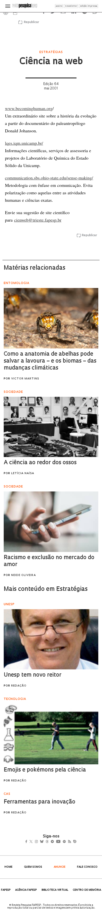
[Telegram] (61, 842)
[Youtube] (69, 842)
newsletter (71, 6)
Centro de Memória (87, 890)
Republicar (31, 22)
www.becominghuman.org (28, 108)
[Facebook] (27, 842)
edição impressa (88, 6)
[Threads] (54, 842)
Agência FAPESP (26, 890)
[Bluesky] (47, 842)
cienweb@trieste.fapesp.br (37, 220)
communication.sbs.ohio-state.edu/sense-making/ (49, 178)
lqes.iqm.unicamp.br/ (24, 143)
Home (8, 867)
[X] (33, 842)
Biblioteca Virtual (55, 890)
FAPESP (6, 890)
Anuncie (59, 867)
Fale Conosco (87, 867)
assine (59, 6)
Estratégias (51, 52)
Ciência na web (51, 61)
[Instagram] (39, 842)
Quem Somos (33, 867)
